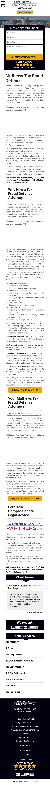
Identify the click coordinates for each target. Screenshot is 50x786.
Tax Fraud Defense (15, 679)
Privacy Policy (25, 745)
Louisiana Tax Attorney (25, 741)
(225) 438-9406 (25, 8)
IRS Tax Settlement (15, 673)
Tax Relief (11, 685)
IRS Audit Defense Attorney (19, 660)
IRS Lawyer (11, 648)
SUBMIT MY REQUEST (23, 57)
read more (14, 607)
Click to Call (26, 12)
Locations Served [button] (24, 760)
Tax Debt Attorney (15, 667)
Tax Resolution (13, 692)
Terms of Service (25, 750)
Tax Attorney (12, 642)
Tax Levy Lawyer (14, 654)
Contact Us (25, 754)
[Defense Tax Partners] (25, 703)
